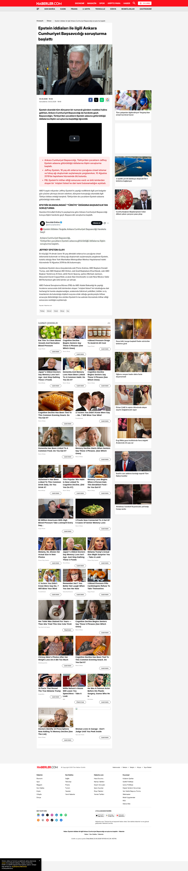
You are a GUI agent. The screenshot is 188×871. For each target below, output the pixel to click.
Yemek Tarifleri (99, 794)
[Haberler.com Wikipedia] (43, 820)
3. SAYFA (86, 9)
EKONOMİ (79, 3)
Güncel (49, 311)
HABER (126, 3)
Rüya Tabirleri (98, 791)
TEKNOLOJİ (100, 9)
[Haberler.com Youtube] (47, 820)
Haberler (40, 775)
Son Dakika (40, 788)
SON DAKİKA (49, 9)
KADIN (63, 9)
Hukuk (56, 311)
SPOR (102, 3)
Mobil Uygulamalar (129, 797)
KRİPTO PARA (114, 3)
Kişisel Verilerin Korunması (132, 788)
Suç (68, 311)
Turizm (67, 788)
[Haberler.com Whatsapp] (61, 815)
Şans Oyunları (98, 788)
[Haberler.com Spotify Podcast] (65, 815)
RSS (124, 800)
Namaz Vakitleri (99, 782)
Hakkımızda (116, 767)
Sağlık (67, 778)
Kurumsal (126, 775)
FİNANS (74, 9)
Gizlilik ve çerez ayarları (78, 838)
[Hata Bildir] (89, 838)
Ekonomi (39, 778)
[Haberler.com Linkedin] (56, 815)
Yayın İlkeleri (147, 767)
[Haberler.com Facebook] (43, 815)
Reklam (125, 767)
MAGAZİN (91, 3)
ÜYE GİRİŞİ (146, 3)
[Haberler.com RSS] (38, 820)
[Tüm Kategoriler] (38, 9)
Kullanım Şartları (128, 778)
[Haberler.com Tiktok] (52, 820)
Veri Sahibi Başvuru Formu (132, 791)
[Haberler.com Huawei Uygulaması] (120, 815)
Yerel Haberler (70, 794)
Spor (38, 782)
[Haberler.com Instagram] (52, 815)
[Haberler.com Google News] (38, 815)
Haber (86, 834)
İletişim (132, 767)
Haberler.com (98, 775)
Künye (139, 767)
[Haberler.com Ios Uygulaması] (100, 815)
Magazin (39, 785)
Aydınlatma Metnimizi (19, 866)
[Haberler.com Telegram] (56, 820)
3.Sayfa (39, 794)
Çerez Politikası (128, 785)
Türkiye (42, 311)
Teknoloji (68, 782)
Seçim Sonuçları (99, 785)
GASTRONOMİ (145, 9)
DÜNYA (113, 9)
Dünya (49, 21)
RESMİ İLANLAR (127, 9)
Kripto (39, 791)
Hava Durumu (98, 778)
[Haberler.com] (47, 767)
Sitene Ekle (126, 804)
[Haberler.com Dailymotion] (61, 820)
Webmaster (126, 794)
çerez (4, 863)
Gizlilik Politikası (128, 782)
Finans (67, 785)
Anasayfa (40, 21)
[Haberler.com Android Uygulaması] (110, 815)
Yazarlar (68, 791)
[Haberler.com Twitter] (47, 815)
